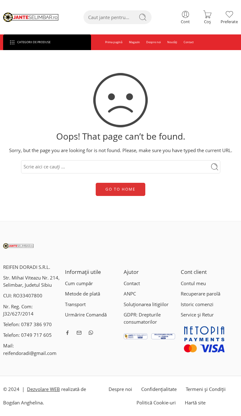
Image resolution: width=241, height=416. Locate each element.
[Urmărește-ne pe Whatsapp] (91, 332)
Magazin (134, 42)
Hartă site (195, 403)
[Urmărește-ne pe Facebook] (67, 332)
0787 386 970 (36, 324)
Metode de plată (82, 294)
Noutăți (172, 42)
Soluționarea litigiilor (146, 304)
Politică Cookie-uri (156, 403)
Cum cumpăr (79, 283)
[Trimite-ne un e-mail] (79, 333)
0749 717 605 (36, 335)
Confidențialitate (159, 389)
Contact (189, 42)
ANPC (130, 294)
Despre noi (153, 42)
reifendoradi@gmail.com (29, 353)
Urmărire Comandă (86, 315)
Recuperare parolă (200, 294)
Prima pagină (113, 42)
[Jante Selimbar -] (30, 17)
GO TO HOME (120, 189)
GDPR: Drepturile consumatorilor (142, 318)
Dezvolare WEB (43, 389)
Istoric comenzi (197, 304)
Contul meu (193, 283)
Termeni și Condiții (206, 389)
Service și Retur (197, 315)
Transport (75, 304)
